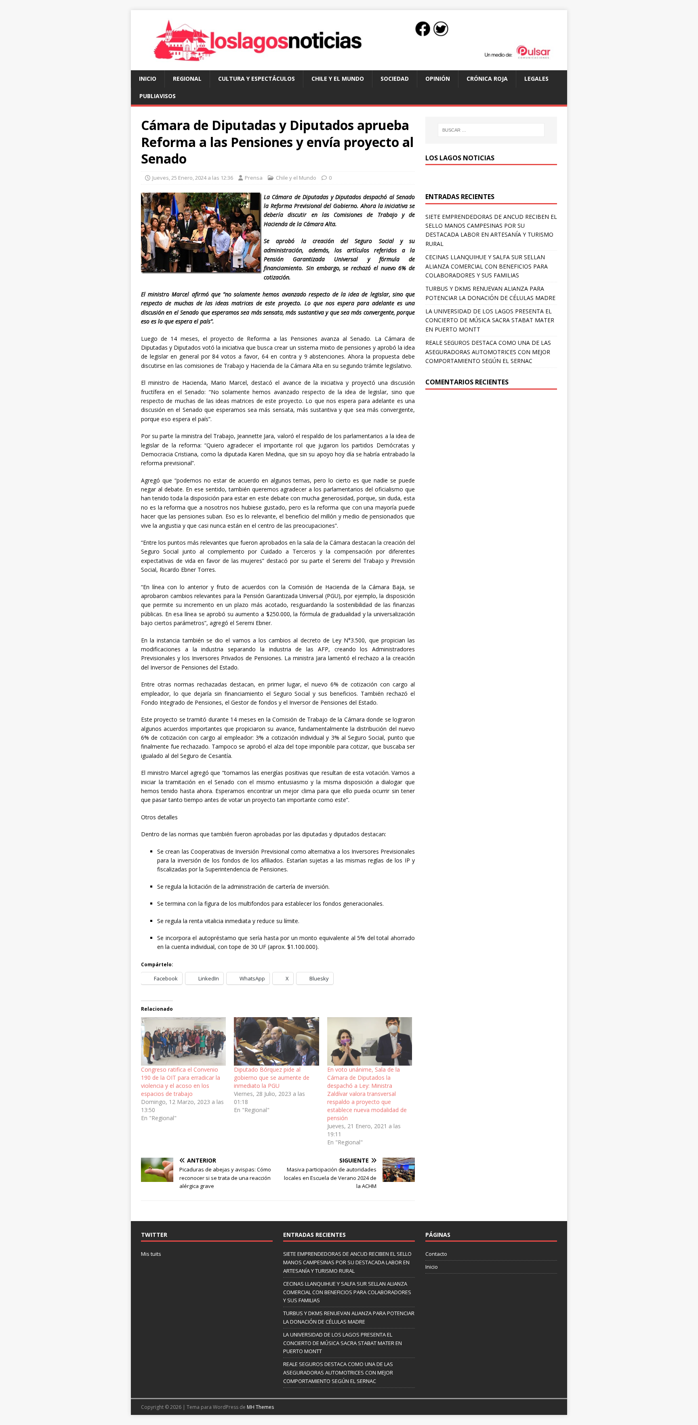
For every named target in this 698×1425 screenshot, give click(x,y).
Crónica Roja (487, 78)
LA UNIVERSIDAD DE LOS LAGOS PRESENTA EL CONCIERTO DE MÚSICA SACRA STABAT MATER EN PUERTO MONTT (489, 320)
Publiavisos (157, 96)
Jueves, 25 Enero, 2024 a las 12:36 (192, 177)
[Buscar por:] (491, 130)
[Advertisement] (491, 458)
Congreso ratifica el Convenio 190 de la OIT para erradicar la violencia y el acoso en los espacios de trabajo (180, 1082)
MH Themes (260, 1407)
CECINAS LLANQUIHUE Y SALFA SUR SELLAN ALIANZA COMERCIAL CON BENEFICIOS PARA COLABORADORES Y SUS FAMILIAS (486, 266)
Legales (536, 78)
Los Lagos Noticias (459, 157)
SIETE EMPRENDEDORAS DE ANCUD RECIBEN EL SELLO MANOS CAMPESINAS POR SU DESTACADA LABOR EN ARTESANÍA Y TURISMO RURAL (347, 1262)
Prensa (254, 177)
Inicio (147, 78)
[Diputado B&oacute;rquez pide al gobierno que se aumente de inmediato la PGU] (276, 1041)
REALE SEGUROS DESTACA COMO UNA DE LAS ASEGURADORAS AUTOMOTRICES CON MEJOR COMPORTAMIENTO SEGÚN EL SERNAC (488, 352)
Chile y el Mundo (337, 78)
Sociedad (395, 78)
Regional (187, 78)
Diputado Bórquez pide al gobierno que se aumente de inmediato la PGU (271, 1077)
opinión (437, 78)
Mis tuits (151, 1253)
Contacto (436, 1253)
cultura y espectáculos (256, 78)
